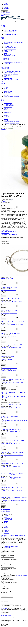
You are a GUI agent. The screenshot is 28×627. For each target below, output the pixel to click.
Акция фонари (7, 33)
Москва (2, 615)
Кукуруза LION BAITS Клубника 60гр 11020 (12, 382)
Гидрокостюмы (7, 75)
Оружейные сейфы (8, 46)
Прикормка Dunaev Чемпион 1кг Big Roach (12, 324)
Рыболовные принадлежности (11, 96)
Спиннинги (7, 89)
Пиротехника (7, 45)
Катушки (6, 88)
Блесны (5, 85)
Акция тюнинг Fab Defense (10, 34)
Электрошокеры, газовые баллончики (13, 42)
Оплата (5, 3)
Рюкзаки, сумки (8, 107)
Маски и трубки (8, 78)
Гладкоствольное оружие (10, 49)
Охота (5, 517)
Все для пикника (8, 103)
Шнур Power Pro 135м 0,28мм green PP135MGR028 (14, 420)
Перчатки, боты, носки (9, 72)
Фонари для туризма (9, 105)
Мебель (5, 109)
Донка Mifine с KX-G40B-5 (7, 278)
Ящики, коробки (8, 91)
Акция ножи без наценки (10, 31)
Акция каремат (7, 64)
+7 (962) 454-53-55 (5, 14)
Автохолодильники (9, 104)
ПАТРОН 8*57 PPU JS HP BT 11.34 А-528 (11, 466)
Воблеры (6, 87)
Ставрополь (8, 615)
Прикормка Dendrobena (6, 359)
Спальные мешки (8, 111)
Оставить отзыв (4, 612)
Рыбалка (6, 120)
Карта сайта (7, 547)
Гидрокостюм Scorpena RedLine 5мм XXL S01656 (13, 500)
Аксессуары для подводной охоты (12, 71)
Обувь (5, 113)
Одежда (6, 115)
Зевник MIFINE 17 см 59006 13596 (9, 336)
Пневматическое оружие (10, 47)
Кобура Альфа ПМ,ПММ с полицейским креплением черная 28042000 (11, 478)
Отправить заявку (5, 576)
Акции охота (7, 515)
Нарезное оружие (8, 50)
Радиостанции (7, 112)
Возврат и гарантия (9, 6)
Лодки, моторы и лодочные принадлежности (15, 93)
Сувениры (6, 116)
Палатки (6, 108)
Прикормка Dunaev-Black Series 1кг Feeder (11, 301)
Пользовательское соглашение (11, 546)
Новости (6, 7)
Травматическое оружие (10, 40)
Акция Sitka (7, 63)
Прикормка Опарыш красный (8, 370)
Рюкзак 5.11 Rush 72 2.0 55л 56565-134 (10, 432)
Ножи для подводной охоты (11, 79)
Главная (6, 119)
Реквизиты (6, 530)
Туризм (5, 522)
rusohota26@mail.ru (5, 12)
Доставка (6, 4)
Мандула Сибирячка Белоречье (8, 290)
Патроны (6, 51)
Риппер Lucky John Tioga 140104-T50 (10, 407)
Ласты (5, 76)
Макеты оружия (8, 43)
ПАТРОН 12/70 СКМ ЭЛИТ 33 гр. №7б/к (11, 490)
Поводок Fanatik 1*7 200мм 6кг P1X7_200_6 (12, 455)
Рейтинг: (3, 129)
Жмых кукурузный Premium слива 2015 (11, 347)
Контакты (6, 8)
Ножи (5, 53)
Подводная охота (8, 519)
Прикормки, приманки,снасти (11, 123)
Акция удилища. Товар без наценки (13, 62)
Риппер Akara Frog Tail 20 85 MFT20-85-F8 (11, 443)
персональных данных (21, 575)
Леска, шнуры (7, 92)
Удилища (6, 95)
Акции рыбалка (8, 518)
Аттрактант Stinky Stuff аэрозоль (9, 313)
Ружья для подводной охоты (11, 74)
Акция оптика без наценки (10, 30)
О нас (5, 1)
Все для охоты (7, 54)
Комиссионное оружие (9, 55)
